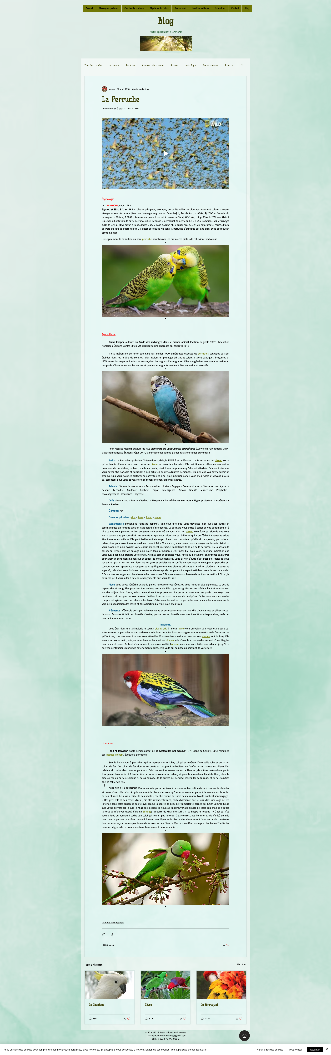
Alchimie (114, 65)
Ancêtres (130, 65)
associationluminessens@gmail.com (167, 1035)
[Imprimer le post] (111, 934)
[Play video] (165, 153)
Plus (227, 65)
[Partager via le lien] (103, 934)
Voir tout (242, 964)
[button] (242, 65)
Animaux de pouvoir (153, 65)
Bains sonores (210, 65)
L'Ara (148, 1005)
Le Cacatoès (96, 1005)
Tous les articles (93, 65)
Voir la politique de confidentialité (189, 1049)
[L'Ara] (165, 985)
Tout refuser (295, 1049)
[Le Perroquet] (221, 985)
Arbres (174, 65)
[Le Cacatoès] (109, 985)
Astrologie (190, 65)
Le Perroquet (209, 1005)
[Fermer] (327, 1049)
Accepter (315, 1049)
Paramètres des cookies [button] (270, 1049)
